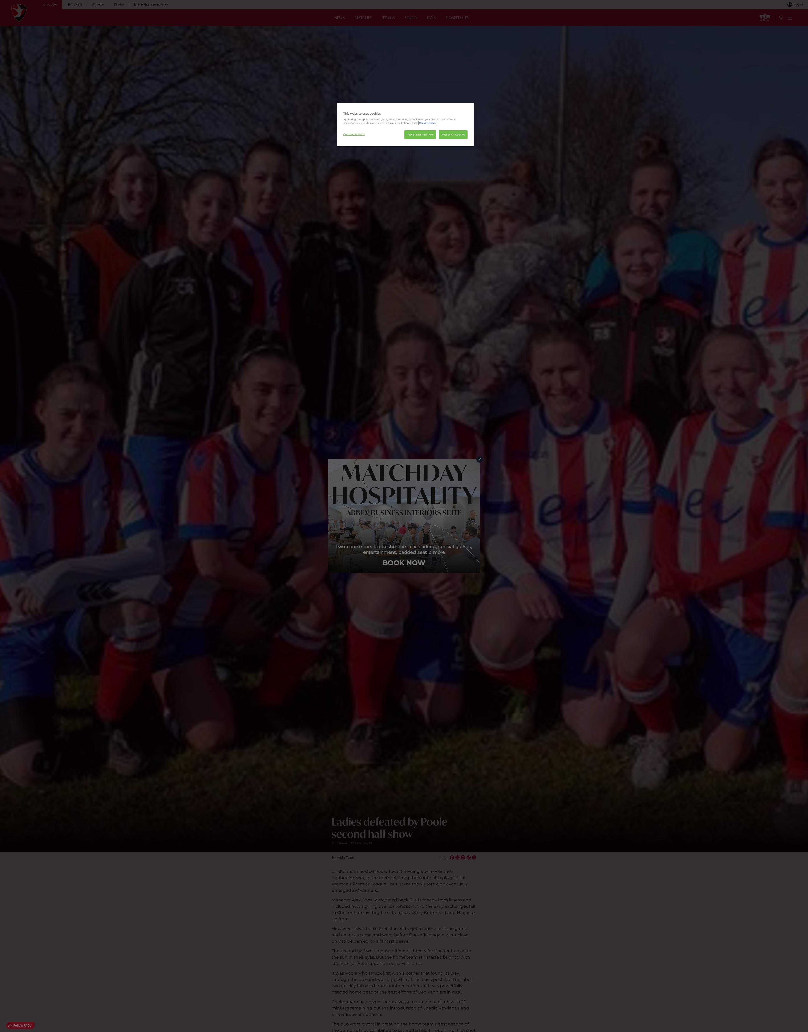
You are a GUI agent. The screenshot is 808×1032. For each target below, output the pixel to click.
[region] (405, 125)
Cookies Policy (427, 123)
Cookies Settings (354, 134)
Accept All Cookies (453, 134)
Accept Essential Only (420, 134)
